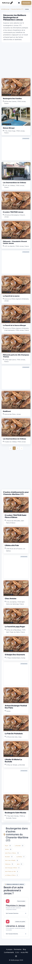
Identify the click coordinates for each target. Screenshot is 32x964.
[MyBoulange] (7, 3)
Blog (24, 949)
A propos (9, 949)
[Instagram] (16, 956)
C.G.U (17, 952)
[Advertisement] (16, 60)
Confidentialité (9, 952)
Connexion (26, 3)
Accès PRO (24, 952)
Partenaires (17, 949)
